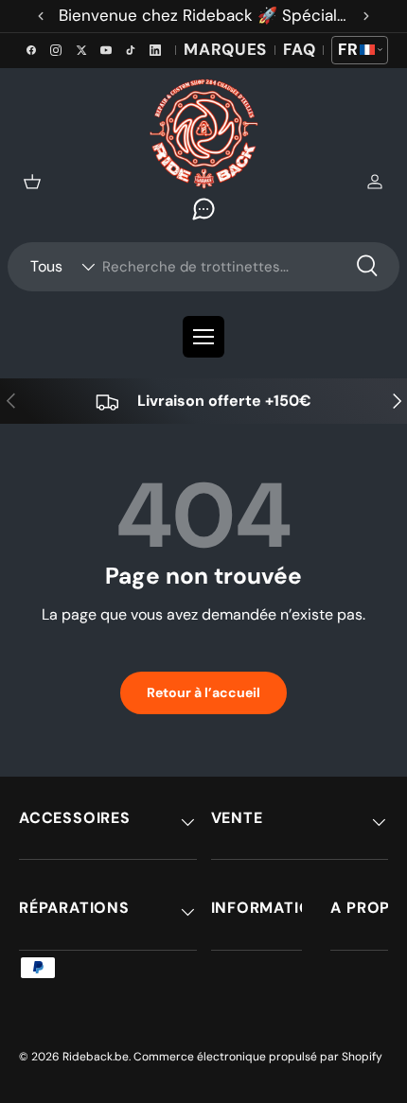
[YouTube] (106, 50)
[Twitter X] (80, 50)
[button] (32, 181)
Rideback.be (95, 1056)
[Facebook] (31, 50)
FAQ (299, 49)
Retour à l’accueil (203, 692)
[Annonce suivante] (366, 16)
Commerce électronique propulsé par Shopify (257, 1056)
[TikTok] (130, 50)
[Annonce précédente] (40, 16)
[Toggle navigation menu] (203, 337)
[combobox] (203, 266)
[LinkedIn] (155, 50)
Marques (225, 49)
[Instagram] (56, 50)
